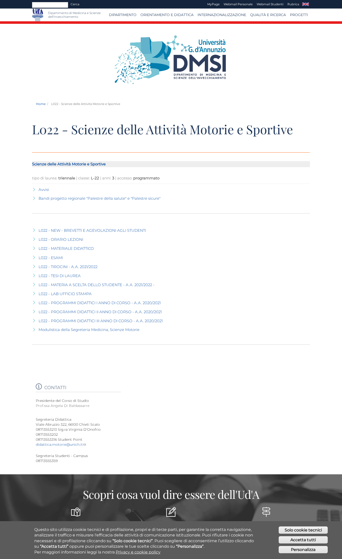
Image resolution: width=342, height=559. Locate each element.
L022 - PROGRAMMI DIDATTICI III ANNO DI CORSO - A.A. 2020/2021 (101, 320)
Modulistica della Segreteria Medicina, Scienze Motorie (89, 329)
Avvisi (44, 189)
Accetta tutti (303, 539)
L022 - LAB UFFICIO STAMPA (65, 293)
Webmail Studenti (270, 4)
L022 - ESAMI (51, 257)
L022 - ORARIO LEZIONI (61, 239)
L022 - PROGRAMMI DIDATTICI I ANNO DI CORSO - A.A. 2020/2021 (100, 302)
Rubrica (293, 4)
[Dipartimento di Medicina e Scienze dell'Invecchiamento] (45, 15)
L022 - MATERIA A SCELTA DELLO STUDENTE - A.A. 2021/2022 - (96, 284)
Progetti (299, 15)
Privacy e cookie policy (138, 552)
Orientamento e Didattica (167, 15)
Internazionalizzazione (222, 15)
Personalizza (303, 549)
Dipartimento (122, 15)
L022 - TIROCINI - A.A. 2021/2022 (68, 266)
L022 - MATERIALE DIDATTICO (66, 248)
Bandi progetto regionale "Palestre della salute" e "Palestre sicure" (99, 198)
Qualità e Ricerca (268, 15)
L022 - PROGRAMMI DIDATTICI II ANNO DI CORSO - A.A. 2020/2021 (100, 311)
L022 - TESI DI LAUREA (60, 275)
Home (41, 104)
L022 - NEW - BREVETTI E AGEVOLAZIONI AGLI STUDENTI (92, 230)
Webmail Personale (238, 4)
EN (305, 4)
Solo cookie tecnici (303, 530)
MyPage (213, 4)
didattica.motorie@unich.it (59, 444)
